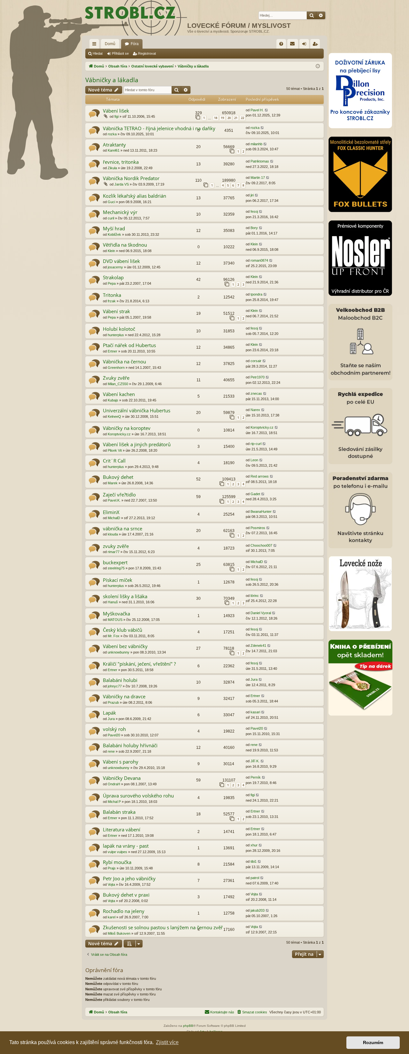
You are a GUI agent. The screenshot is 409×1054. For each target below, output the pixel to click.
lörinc (255, 596)
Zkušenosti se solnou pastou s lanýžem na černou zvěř (163, 927)
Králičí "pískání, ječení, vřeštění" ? (139, 664)
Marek (113, 483)
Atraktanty (114, 144)
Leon (254, 460)
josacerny (115, 267)
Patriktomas (260, 161)
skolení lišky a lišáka (125, 596)
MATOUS (115, 620)
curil (111, 218)
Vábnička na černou (124, 361)
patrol (255, 878)
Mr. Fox (114, 636)
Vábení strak (116, 311)
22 (242, 118)
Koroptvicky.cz (119, 434)
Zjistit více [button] (167, 1042)
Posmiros (258, 528)
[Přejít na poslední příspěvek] (267, 110)
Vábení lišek (116, 110)
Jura (254, 679)
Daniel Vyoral (261, 613)
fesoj (254, 211)
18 (215, 118)
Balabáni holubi (120, 680)
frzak (112, 301)
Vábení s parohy (120, 761)
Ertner (112, 351)
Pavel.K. (114, 500)
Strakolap (113, 277)
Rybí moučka (117, 862)
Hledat (98, 53)
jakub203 (258, 910)
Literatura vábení (121, 829)
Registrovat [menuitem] (316, 45)
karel (111, 917)
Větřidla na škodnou (125, 245)
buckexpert (115, 562)
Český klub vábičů (122, 630)
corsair (256, 361)
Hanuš (113, 602)
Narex (255, 410)
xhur (254, 845)
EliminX (111, 512)
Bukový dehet (118, 477)
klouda (113, 534)
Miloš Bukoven (119, 933)
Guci (111, 202)
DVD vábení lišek (121, 261)
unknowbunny (118, 652)
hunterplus (116, 335)
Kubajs (113, 400)
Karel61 (114, 150)
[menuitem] (281, 44)
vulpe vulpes (117, 852)
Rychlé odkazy (95, 45)
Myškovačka (116, 613)
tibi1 (254, 861)
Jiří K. (255, 761)
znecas (256, 393)
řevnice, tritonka (121, 162)
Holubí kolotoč (119, 329)
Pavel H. (257, 110)
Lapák (109, 712)
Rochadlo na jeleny (123, 911)
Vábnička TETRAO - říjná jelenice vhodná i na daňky (159, 128)
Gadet (255, 494)
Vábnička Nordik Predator (131, 178)
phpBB (188, 1025)
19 (222, 118)
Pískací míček (117, 580)
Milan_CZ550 (118, 384)
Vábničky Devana (122, 778)
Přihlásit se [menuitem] (305, 45)
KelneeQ (114, 416)
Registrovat (147, 53)
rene (111, 751)
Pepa (112, 283)
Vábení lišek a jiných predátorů (137, 444)
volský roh (114, 729)
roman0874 (259, 260)
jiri (252, 195)
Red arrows (260, 476)
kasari (255, 712)
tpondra (256, 294)
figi (116, 116)
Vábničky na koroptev (126, 428)
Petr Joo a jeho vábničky (129, 878)
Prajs (112, 868)
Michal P (114, 802)
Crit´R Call (114, 460)
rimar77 (114, 552)
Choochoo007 (261, 545)
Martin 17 (258, 177)
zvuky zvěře (116, 546)
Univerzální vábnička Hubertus (136, 410)
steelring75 (116, 568)
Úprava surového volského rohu (138, 795)
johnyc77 (115, 686)
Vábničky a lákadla (111, 80)
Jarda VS (121, 184)
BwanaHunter (261, 511)
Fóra (135, 44)
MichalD (114, 518)
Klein (111, 251)
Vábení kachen (119, 394)
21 (235, 118)
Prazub (113, 702)
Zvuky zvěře (116, 378)
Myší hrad (114, 228)
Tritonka (112, 295)
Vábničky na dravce (124, 696)
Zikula (112, 168)
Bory (254, 228)
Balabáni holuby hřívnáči (130, 745)
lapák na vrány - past (126, 846)
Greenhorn (116, 367)
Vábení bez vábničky (125, 646)
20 (229, 118)
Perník (256, 777)
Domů (110, 44)
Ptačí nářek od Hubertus (129, 345)
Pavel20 (114, 735)
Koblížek (114, 234)
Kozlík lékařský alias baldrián (134, 196)
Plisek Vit (115, 450)
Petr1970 (258, 377)
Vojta (111, 884)
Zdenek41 (258, 645)
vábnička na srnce (122, 528)
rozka (112, 134)
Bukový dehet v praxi (126, 895)
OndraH (114, 784)
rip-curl (256, 444)
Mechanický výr (120, 212)
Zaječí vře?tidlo (119, 494)
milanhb (256, 144)
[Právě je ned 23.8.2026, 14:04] (318, 66)
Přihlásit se (120, 53)
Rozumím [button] (373, 1042)
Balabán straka (119, 812)
